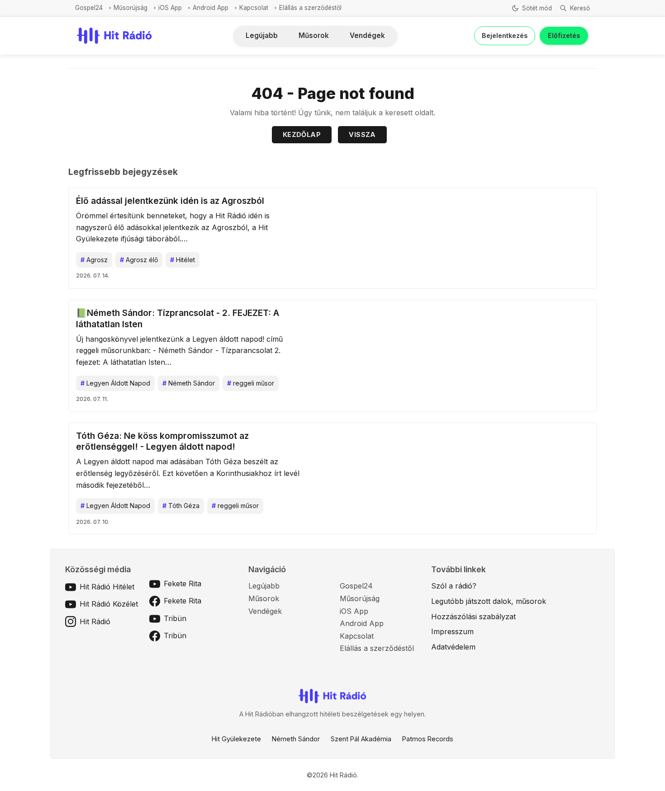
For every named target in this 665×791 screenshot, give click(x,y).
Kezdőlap (302, 134)
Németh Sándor (188, 383)
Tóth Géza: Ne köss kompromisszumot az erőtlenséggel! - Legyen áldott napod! (162, 441)
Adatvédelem (453, 646)
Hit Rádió (95, 621)
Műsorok (314, 35)
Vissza (362, 134)
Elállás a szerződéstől (310, 7)
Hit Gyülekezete (236, 739)
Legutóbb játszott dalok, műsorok (488, 601)
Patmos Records (427, 739)
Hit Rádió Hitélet (107, 586)
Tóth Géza (181, 505)
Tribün (175, 618)
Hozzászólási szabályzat (473, 616)
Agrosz (94, 260)
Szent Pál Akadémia (361, 739)
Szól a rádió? (453, 585)
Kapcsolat (253, 7)
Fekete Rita (182, 583)
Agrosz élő (139, 260)
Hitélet (182, 260)
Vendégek (367, 35)
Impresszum (452, 631)
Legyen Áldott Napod (115, 383)
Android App (210, 7)
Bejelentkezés (504, 35)
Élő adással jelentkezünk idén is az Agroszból (170, 200)
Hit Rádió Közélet (109, 603)
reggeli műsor (250, 383)
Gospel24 (89, 7)
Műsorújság (130, 7)
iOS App (170, 7)
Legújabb (262, 35)
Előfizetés (564, 35)
